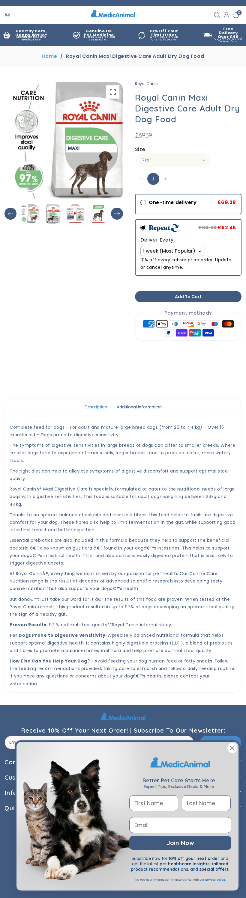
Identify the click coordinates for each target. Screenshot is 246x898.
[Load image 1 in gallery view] (29, 214)
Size (140, 149)
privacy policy (214, 880)
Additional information (139, 407)
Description (96, 407)
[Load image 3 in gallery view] (76, 214)
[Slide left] (10, 214)
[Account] (227, 15)
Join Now (180, 842)
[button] (8, 15)
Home (49, 56)
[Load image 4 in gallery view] (98, 214)
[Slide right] (117, 214)
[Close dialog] (232, 748)
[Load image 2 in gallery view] (52, 214)
